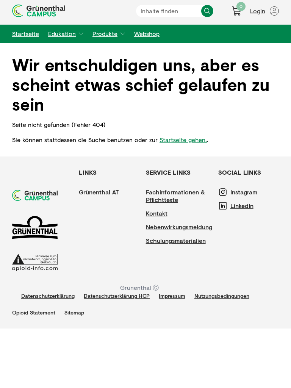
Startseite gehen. (183, 139)
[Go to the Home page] (38, 11)
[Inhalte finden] (207, 11)
